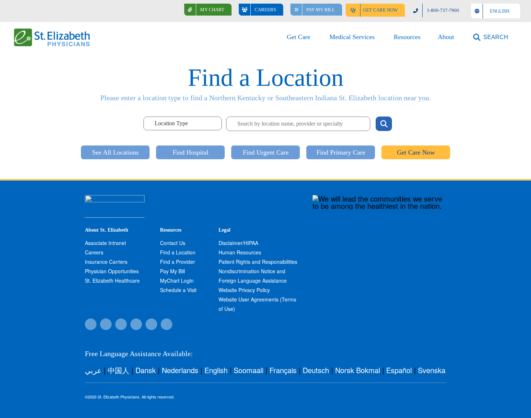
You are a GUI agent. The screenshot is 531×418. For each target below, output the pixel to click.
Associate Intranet (105, 242)
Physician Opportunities (112, 271)
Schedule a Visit (178, 290)
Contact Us (172, 242)
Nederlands (180, 370)
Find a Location (177, 252)
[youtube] (151, 324)
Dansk (145, 370)
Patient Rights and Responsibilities (258, 261)
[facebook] (90, 324)
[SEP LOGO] (52, 31)
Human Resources (240, 252)
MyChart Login (177, 280)
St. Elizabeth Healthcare (112, 280)
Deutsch (316, 370)
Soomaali (248, 370)
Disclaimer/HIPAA (238, 242)
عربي (93, 370)
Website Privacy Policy (244, 290)
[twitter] (121, 324)
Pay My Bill (172, 271)
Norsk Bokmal (357, 370)
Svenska (431, 370)
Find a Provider (177, 261)
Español (399, 370)
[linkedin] (166, 324)
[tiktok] (106, 324)
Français (283, 370)
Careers (94, 252)
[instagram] (136, 324)
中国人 (118, 370)
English (216, 370)
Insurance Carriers (106, 261)
